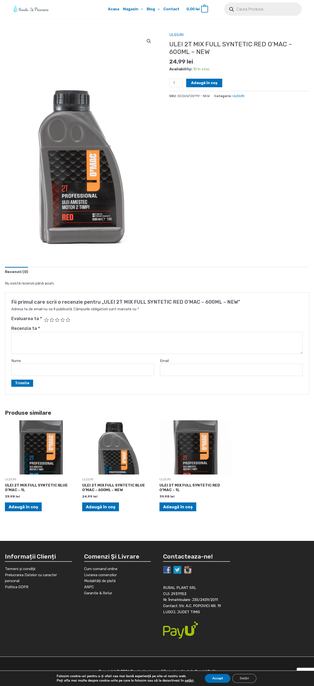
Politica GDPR (16, 587)
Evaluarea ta (26, 318)
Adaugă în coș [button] (23, 506)
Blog (151, 9)
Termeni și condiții (20, 569)
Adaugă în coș (204, 83)
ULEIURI (176, 35)
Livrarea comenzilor (100, 575)
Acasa (113, 9)
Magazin (130, 9)
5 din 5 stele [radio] (68, 320)
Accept (217, 678)
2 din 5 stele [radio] (52, 320)
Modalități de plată (100, 581)
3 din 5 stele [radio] (57, 320)
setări (189, 680)
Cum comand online (101, 569)
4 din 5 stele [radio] (62, 320)
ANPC (89, 587)
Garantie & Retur (98, 593)
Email (164, 361)
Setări (244, 678)
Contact (171, 9)
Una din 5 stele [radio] (46, 320)
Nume (16, 361)
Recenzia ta (25, 328)
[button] (140, 9)
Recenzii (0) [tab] (16, 272)
